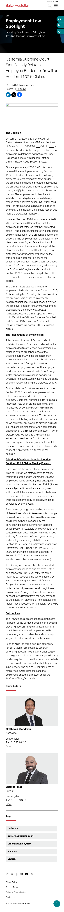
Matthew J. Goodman (18, 729)
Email (8, 746)
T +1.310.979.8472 (16, 800)
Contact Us (10, 897)
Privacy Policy (11, 882)
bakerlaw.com (52, 2)
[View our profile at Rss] (32, 874)
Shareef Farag (14, 787)
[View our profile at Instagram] (21, 874)
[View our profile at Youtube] (26, 874)
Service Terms (12, 887)
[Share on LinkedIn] (8, 94)
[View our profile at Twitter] (12, 874)
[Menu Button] (56, 5)
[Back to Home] (17, 5)
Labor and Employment (19, 844)
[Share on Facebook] (19, 94)
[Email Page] (59, 25)
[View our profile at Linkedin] (7, 874)
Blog (7, 16)
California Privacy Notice (16, 892)
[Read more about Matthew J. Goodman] (32, 711)
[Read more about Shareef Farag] (32, 768)
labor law (12, 851)
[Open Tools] (59, 31)
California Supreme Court (20, 836)
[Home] (59, 19)
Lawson (12, 859)
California (21, 89)
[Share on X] (14, 94)
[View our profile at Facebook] (17, 874)
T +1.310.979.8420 (16, 742)
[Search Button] (50, 5)
